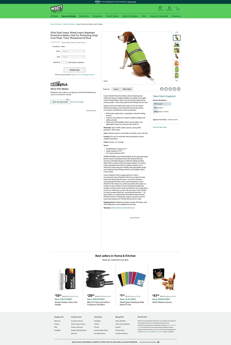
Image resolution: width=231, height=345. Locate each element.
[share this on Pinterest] (170, 89)
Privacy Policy (120, 330)
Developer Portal (99, 333)
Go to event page (77, 102)
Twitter (96, 324)
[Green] (176, 38)
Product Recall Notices (79, 330)
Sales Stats (127, 89)
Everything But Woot (101, 330)
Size (58, 57)
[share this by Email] (178, 89)
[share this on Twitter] (166, 89)
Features (106, 89)
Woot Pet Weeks (69, 24)
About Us (57, 321)
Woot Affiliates (121, 321)
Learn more (131, 2)
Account (169, 10)
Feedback (57, 330)
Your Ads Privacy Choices (147, 342)
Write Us (74, 333)
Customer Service (77, 321)
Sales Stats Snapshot (164, 96)
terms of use (147, 331)
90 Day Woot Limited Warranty (123, 208)
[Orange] (176, 50)
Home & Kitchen (56, 24)
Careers (56, 324)
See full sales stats (160, 127)
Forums (160, 10)
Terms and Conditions (123, 324)
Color (58, 51)
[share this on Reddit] (174, 89)
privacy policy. (158, 331)
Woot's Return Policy (78, 324)
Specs (116, 89)
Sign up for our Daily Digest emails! (82, 74)
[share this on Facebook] (162, 89)
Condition (56, 47)
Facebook (97, 321)
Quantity (56, 62)
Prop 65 (118, 327)
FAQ (55, 327)
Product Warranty (77, 327)
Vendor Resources (122, 333)
